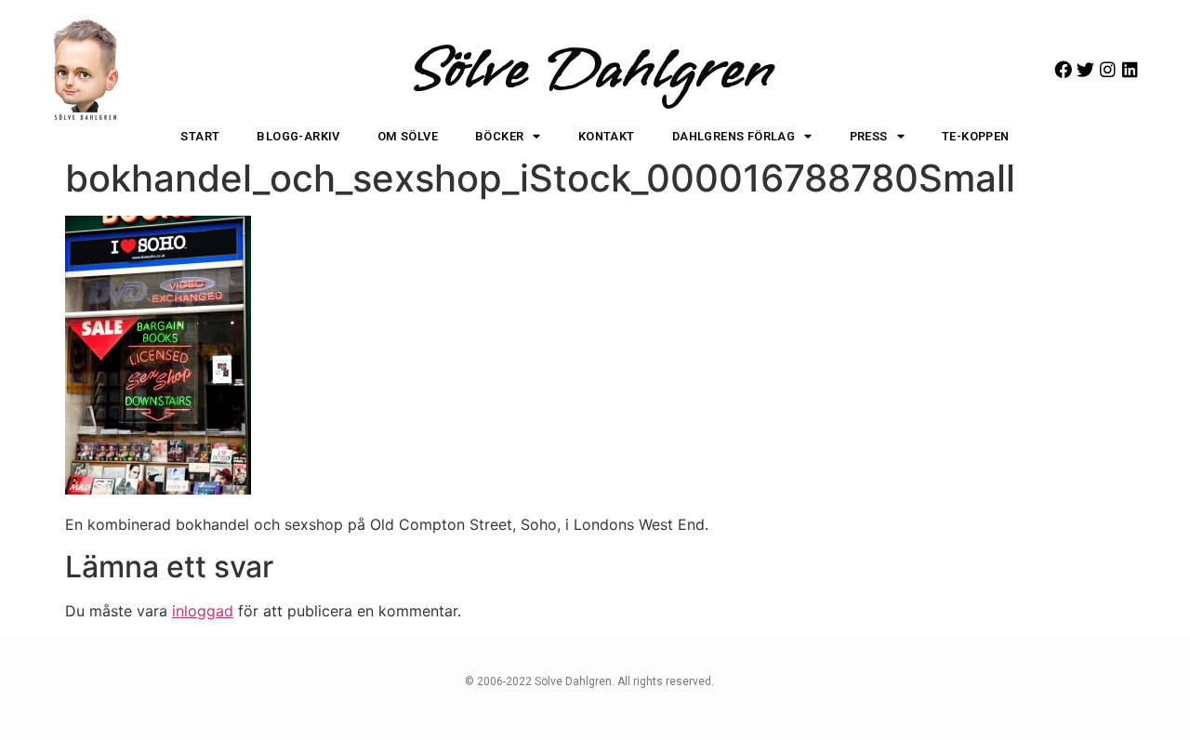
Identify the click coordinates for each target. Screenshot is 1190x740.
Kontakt (606, 136)
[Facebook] (1063, 69)
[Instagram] (1108, 69)
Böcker (499, 136)
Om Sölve (407, 136)
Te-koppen (976, 136)
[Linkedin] (1130, 69)
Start (199, 136)
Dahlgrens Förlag (733, 136)
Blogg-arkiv (298, 136)
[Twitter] (1085, 69)
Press (869, 136)
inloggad (202, 610)
